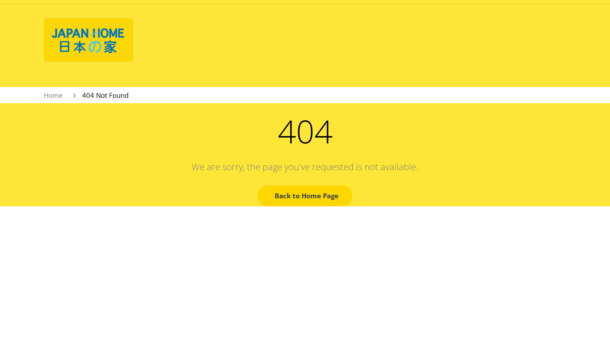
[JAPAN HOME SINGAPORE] (88, 39)
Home (53, 95)
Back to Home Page (306, 195)
